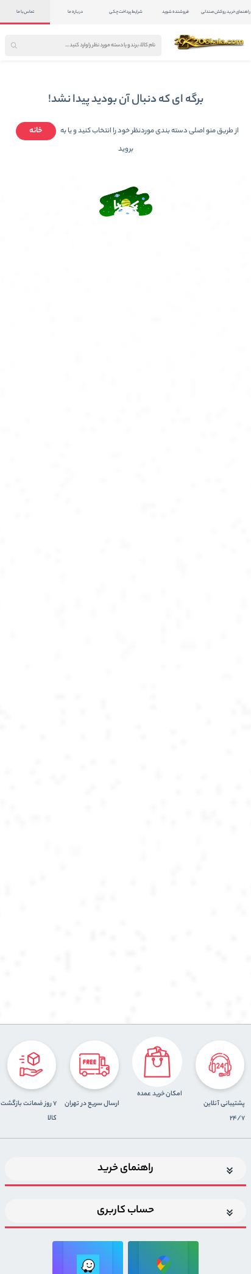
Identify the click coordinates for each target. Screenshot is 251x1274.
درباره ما (75, 12)
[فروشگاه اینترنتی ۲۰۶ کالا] (210, 42)
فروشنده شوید (175, 12)
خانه (36, 130)
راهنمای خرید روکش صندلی (225, 12)
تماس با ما (25, 12)
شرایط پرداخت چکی (126, 12)
